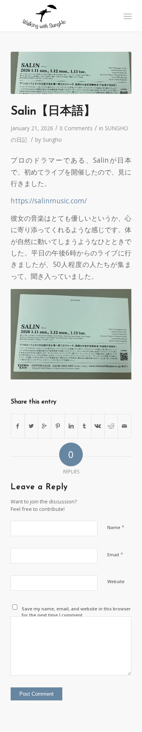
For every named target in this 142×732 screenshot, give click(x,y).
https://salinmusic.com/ (49, 200)
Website (116, 581)
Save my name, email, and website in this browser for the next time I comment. (76, 612)
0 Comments (76, 128)
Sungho (52, 139)
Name (115, 527)
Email (115, 554)
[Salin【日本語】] (71, 73)
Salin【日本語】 (53, 111)
